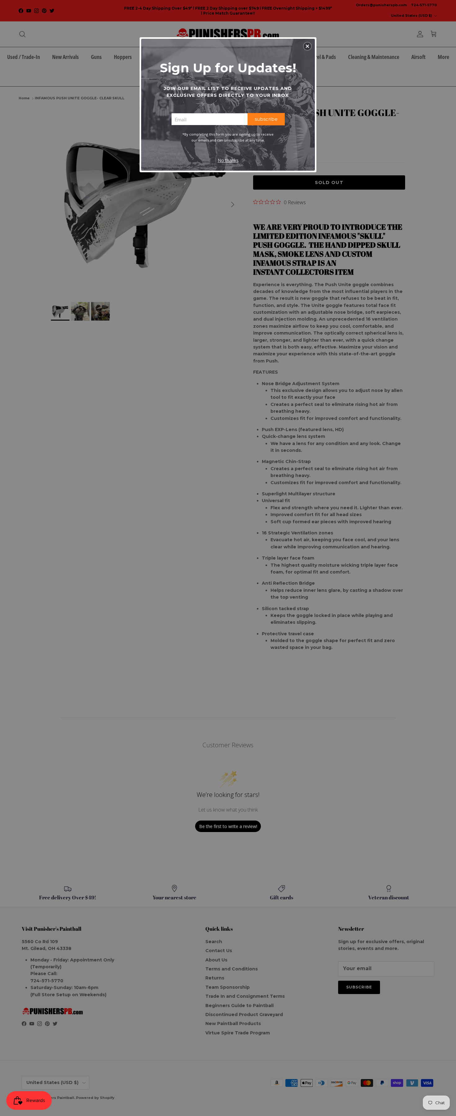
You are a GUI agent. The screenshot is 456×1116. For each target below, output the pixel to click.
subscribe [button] (266, 119)
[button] (307, 46)
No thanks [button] (228, 160)
